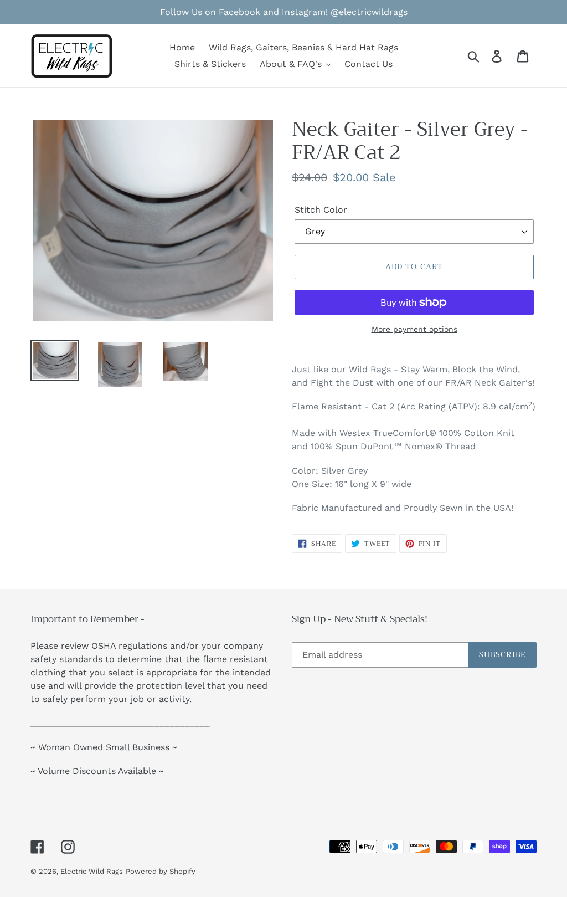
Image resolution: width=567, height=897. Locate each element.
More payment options (414, 329)
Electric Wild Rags (91, 871)
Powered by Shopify (160, 871)
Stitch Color (321, 209)
